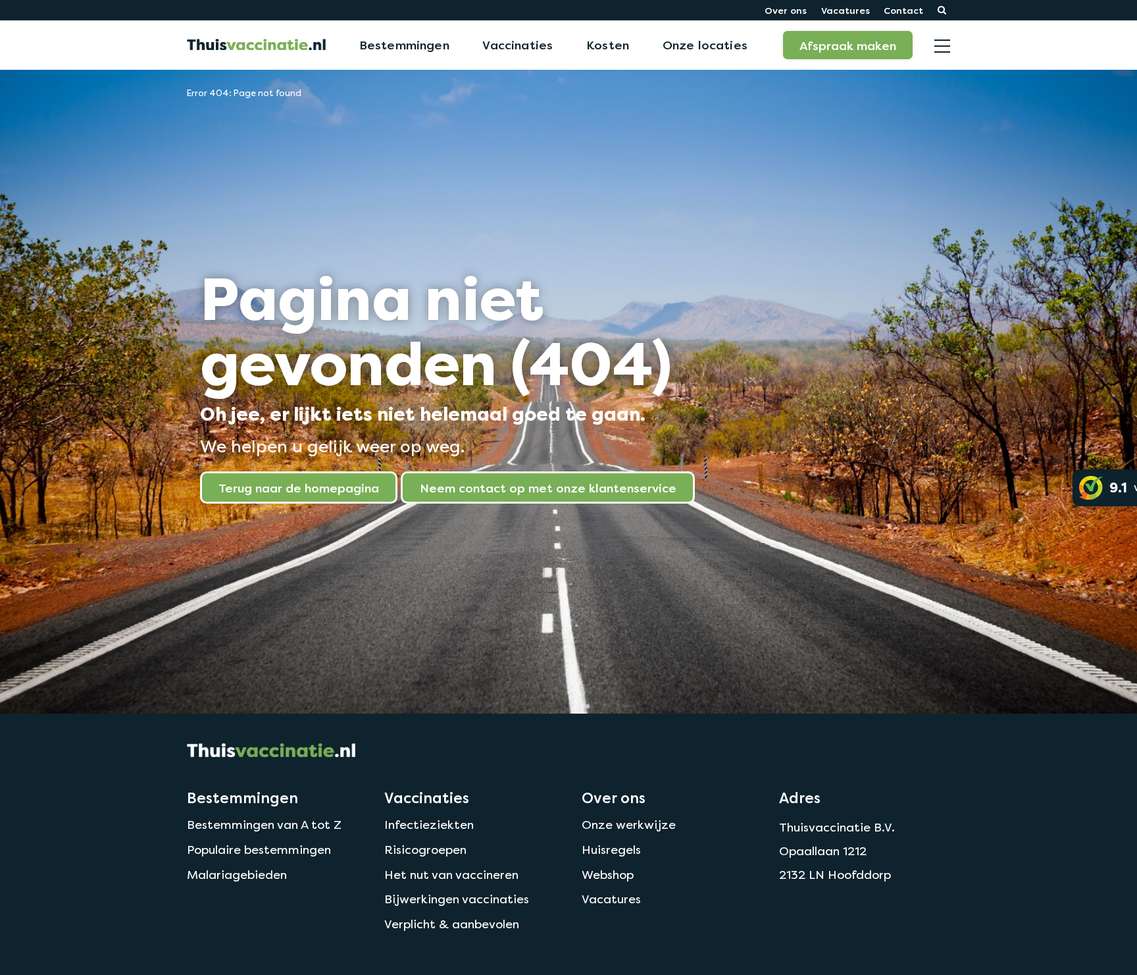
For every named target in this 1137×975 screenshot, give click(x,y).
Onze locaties (705, 45)
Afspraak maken (847, 45)
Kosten (607, 45)
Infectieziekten (429, 824)
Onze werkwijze (629, 824)
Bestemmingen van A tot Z (264, 824)
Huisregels (611, 849)
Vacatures (845, 10)
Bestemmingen (404, 45)
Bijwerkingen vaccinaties (456, 899)
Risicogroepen (425, 849)
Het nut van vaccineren (451, 874)
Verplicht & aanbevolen (451, 924)
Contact (903, 10)
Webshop (608, 874)
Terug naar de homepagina (298, 488)
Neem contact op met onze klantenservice (548, 488)
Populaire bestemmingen (259, 849)
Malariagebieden (237, 874)
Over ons (786, 10)
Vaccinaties (517, 45)
